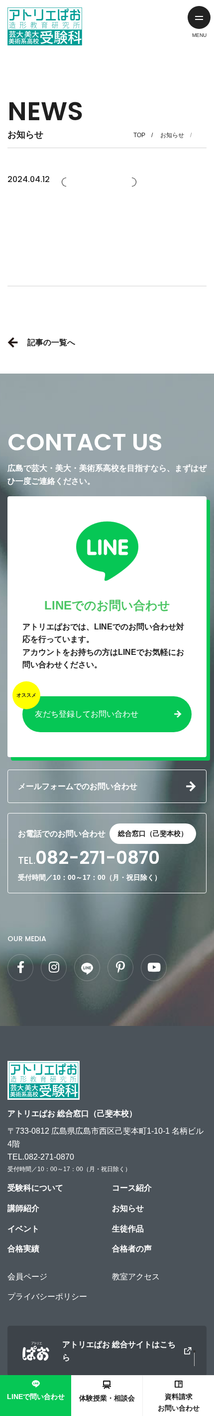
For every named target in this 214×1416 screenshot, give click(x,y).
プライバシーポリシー (47, 1296)
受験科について (35, 1188)
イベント (23, 1228)
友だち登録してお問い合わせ (86, 714)
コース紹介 (132, 1188)
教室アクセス (136, 1276)
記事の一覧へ (51, 342)
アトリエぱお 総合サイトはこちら (119, 1351)
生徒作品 (128, 1228)
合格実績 (23, 1248)
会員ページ (27, 1276)
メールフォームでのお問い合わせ (77, 786)
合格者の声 (132, 1248)
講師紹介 (23, 1208)
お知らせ (172, 135)
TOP (139, 135)
